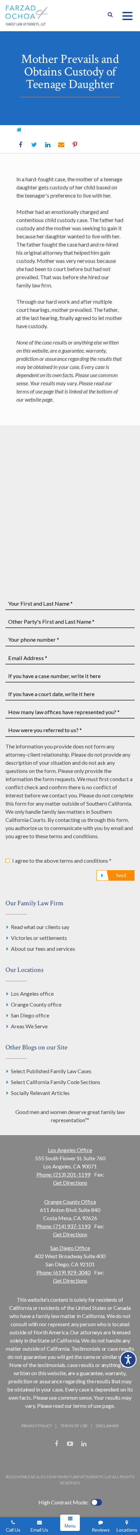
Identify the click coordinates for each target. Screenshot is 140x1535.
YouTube (70, 1444)
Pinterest (75, 145)
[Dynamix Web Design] (70, 1460)
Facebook (20, 145)
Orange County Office (70, 1201)
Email (61, 145)
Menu (70, 1526)
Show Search (110, 15)
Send (121, 875)
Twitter (34, 145)
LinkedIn (47, 145)
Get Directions (70, 1182)
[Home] (19, 129)
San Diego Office (70, 1248)
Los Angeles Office (70, 1150)
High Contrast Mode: (63, 1502)
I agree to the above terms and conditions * (61, 860)
